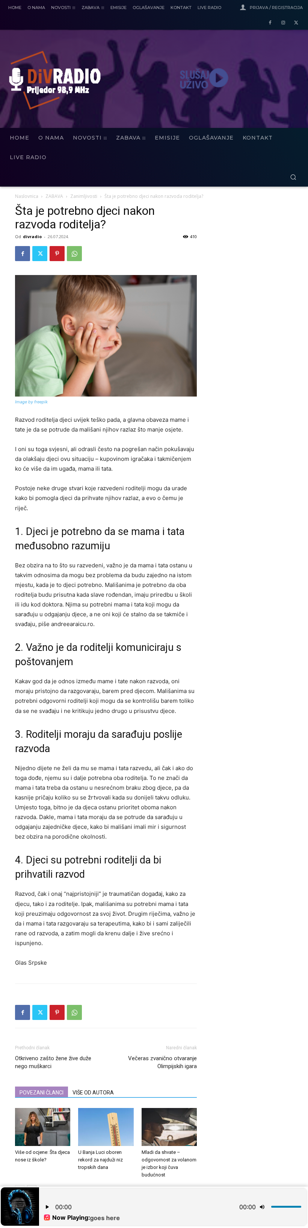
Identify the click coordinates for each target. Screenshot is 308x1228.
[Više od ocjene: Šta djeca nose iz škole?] (42, 1127)
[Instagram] (283, 23)
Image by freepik (31, 401)
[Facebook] (270, 23)
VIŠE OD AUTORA (93, 1093)
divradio (32, 236)
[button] (293, 177)
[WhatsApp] (74, 253)
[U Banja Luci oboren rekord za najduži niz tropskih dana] (105, 1127)
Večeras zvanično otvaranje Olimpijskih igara (162, 1062)
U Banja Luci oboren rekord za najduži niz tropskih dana (100, 1159)
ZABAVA (54, 196)
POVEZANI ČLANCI (41, 1093)
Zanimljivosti (83, 196)
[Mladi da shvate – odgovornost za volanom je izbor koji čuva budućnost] (169, 1127)
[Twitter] (296, 23)
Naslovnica (26, 196)
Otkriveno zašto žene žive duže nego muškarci (53, 1062)
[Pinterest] (57, 253)
